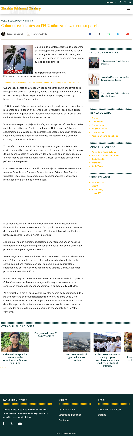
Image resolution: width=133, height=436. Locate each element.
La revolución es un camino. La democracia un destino (115, 78)
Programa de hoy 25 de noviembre (45, 334)
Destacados (15, 21)
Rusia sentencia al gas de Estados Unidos (76, 357)
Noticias (28, 21)
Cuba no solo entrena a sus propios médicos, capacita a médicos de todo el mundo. (107, 360)
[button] (128, 9)
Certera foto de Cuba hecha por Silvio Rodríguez (115, 94)
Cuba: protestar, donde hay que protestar (115, 62)
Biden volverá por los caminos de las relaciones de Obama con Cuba (15, 359)
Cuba (4, 21)
